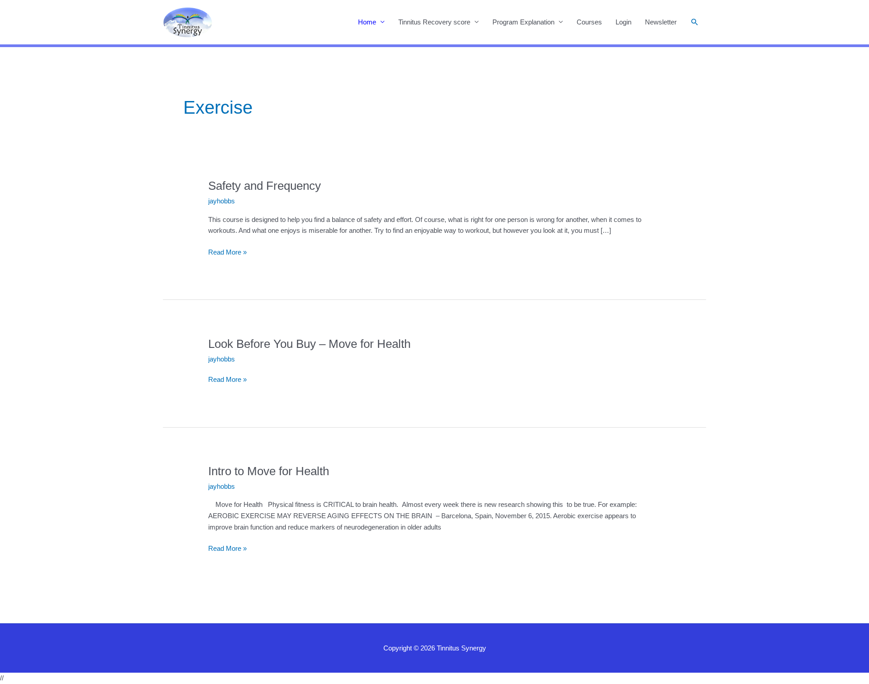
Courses (589, 22)
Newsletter (661, 22)
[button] (694, 22)
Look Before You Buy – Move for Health (309, 344)
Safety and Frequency (264, 186)
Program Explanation (523, 22)
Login (623, 22)
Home (367, 22)
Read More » (227, 253)
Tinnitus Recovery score (434, 22)
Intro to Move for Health (268, 471)
